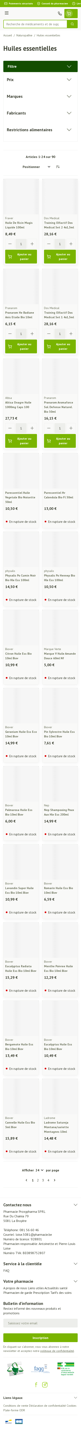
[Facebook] (36, 1385)
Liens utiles (36, 1288)
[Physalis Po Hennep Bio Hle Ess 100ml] (59, 549)
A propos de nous (15, 1288)
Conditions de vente (15, 1406)
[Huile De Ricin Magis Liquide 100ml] (21, 196)
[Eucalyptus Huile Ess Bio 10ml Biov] (59, 1018)
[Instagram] (45, 1385)
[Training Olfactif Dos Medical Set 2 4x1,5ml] (59, 196)
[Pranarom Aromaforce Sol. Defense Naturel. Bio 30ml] (59, 376)
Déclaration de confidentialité (47, 1406)
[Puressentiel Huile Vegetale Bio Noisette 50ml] (21, 471)
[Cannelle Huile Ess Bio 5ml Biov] (21, 1096)
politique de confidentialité (57, 1351)
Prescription (41, 1292)
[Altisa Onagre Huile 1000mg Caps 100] (21, 376)
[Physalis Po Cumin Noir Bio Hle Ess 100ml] (21, 549)
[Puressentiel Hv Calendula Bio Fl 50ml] (59, 471)
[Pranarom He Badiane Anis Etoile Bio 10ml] (21, 286)
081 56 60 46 (29, 1230)
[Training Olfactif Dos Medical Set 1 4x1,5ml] (59, 286)
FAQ (6, 1270)
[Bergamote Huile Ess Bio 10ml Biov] (21, 1018)
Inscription (40, 1338)
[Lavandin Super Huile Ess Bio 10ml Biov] (21, 862)
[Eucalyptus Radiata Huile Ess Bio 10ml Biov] (21, 940)
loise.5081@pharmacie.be (34, 1234)
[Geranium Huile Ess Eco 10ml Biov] (21, 705)
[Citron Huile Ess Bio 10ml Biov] (21, 627)
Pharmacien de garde (17, 1292)
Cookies (71, 1406)
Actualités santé (56, 1288)
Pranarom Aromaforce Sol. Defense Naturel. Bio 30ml (58, 407)
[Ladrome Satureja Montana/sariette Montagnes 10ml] (59, 1096)
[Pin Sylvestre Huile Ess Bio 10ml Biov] (59, 705)
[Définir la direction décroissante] (57, 167)
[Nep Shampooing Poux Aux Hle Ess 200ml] (59, 784)
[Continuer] (54, 1180)
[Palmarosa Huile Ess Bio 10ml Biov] (21, 784)
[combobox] (35, 24)
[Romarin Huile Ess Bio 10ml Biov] (59, 862)
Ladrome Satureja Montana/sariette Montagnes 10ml (56, 1127)
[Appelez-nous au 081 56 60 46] (60, 13)
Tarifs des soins (61, 1292)
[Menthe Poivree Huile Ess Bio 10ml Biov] (59, 940)
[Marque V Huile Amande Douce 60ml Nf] (59, 627)
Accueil (7, 35)
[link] (27, 1180)
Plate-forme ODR (14, 1410)
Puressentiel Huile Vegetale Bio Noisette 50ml (20, 497)
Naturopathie (24, 35)
